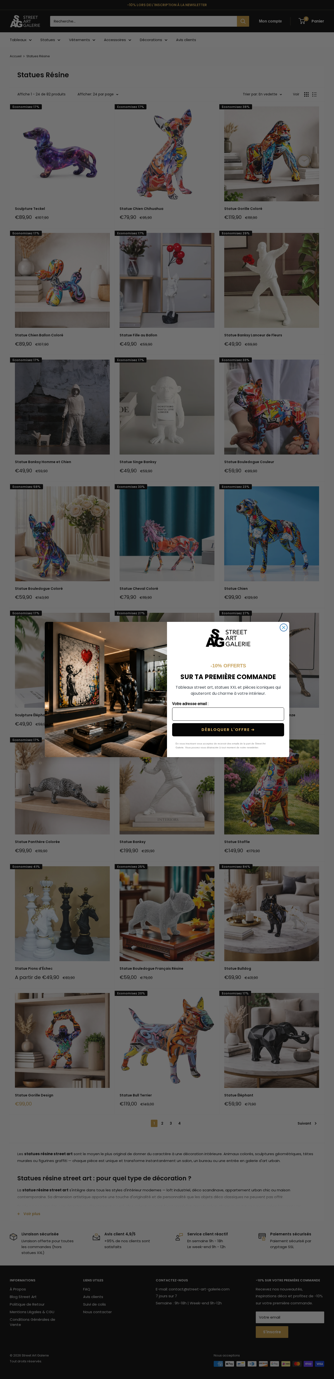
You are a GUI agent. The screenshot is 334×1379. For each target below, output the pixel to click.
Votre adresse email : (190, 703)
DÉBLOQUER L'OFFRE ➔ (228, 729)
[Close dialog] (283, 627)
